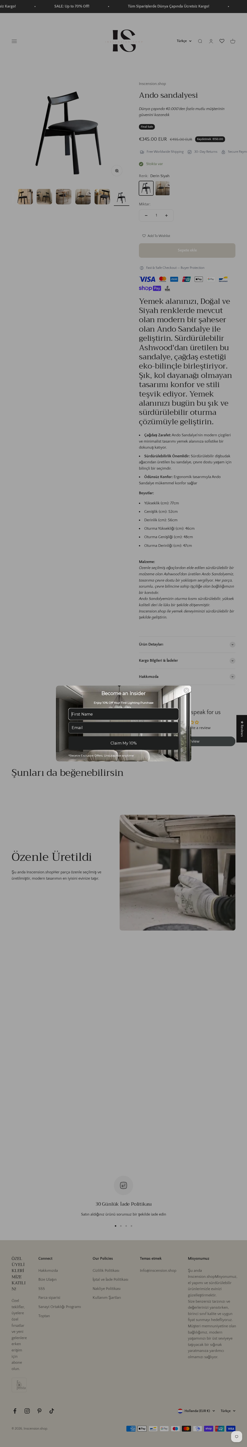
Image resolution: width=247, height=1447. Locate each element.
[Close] (186, 690)
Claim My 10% (123, 743)
